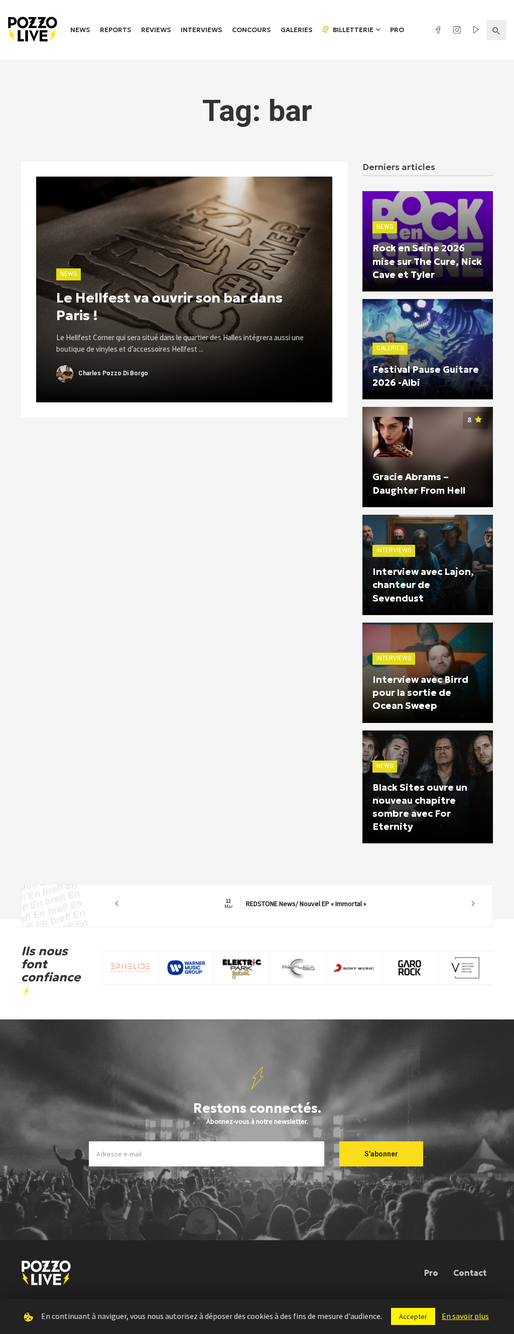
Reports (115, 30)
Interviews (201, 30)
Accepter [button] (413, 1316)
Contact (469, 1273)
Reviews (156, 30)
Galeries (296, 30)
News (80, 30)
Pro (397, 30)
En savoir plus (465, 1316)
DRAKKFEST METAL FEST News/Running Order (295, 904)
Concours (251, 30)
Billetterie (352, 30)
